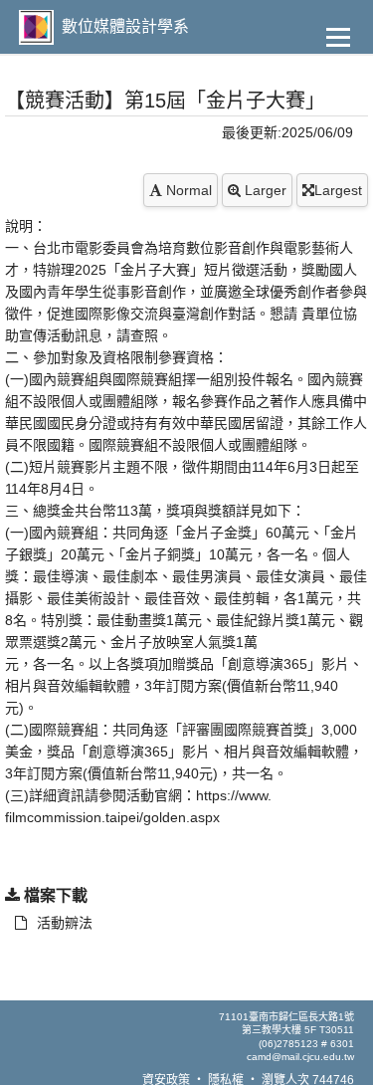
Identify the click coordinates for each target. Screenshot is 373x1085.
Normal (187, 190)
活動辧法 (65, 923)
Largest (338, 190)
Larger (263, 190)
